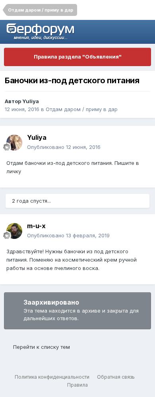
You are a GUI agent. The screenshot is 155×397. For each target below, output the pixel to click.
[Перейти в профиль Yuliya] (14, 143)
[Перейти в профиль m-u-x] (14, 231)
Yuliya (30, 101)
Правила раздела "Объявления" (78, 56)
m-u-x (36, 226)
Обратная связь (116, 377)
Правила (77, 385)
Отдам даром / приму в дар (82, 109)
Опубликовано (64, 147)
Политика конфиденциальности (52, 377)
